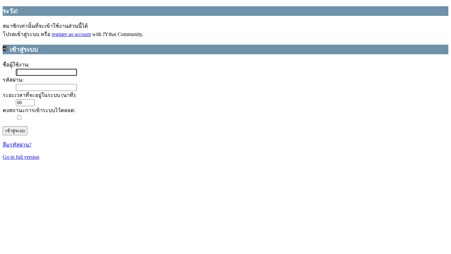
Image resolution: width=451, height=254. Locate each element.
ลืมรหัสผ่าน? (17, 145)
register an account (71, 34)
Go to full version (21, 157)
